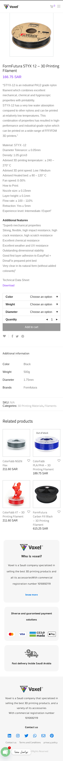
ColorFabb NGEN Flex (12, 463)
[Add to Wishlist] (6, 336)
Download (8, 285)
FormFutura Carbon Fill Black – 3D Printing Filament (43, 518)
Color (9, 296)
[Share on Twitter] (17, 336)
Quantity (11, 319)
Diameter (12, 311)
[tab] (31, 353)
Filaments (50, 405)
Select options (9, 469)
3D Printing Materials (30, 405)
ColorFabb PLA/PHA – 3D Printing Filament (43, 465)
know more (31, 594)
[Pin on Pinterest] (22, 336)
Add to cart (31, 327)
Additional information (16, 353)
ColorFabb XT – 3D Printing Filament (13, 514)
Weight (10, 304)
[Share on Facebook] (12, 336)
